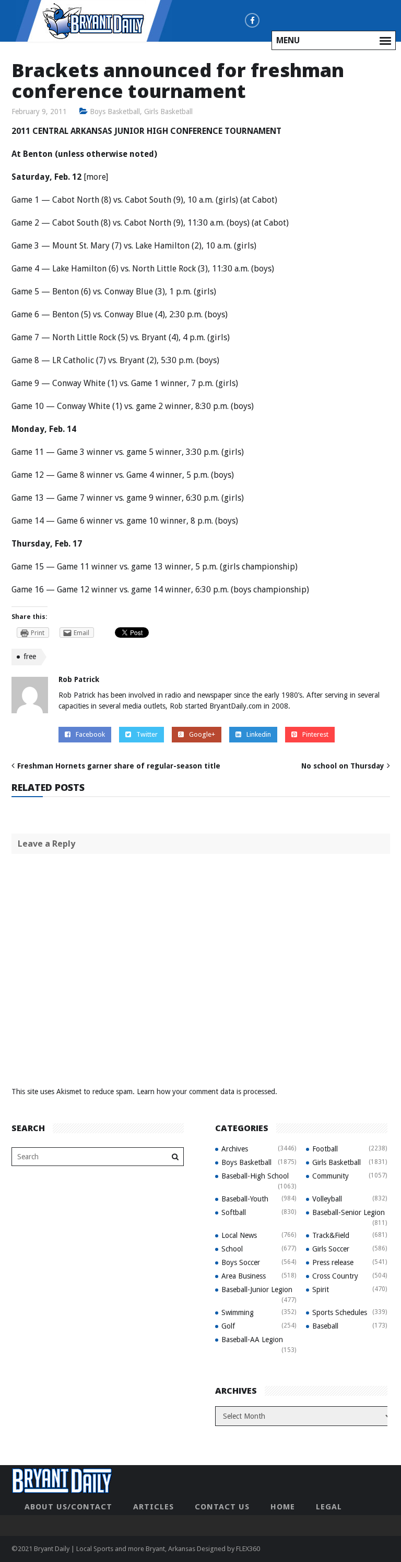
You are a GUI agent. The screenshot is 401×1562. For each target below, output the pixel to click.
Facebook (90, 734)
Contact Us (222, 1506)
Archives (234, 1149)
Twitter (147, 734)
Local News (239, 1235)
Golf (228, 1326)
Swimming (237, 1312)
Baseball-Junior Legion (256, 1289)
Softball (233, 1212)
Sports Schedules (339, 1312)
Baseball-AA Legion (252, 1339)
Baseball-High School (255, 1176)
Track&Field (330, 1235)
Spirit (320, 1289)
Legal (329, 1506)
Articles (153, 1506)
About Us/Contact (68, 1506)
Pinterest (315, 734)
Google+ (202, 734)
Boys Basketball (115, 111)
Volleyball (327, 1199)
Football (325, 1149)
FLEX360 (248, 1549)
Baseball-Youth (244, 1199)
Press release (332, 1262)
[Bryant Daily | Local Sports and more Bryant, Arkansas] (94, 20)
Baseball (325, 1326)
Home (282, 1506)
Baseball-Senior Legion (348, 1212)
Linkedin (258, 734)
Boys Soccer (240, 1262)
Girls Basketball (168, 111)
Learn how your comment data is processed (206, 1091)
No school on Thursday (342, 766)
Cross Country (335, 1276)
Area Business (243, 1276)
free (29, 656)
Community (330, 1176)
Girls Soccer (330, 1249)
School (232, 1249)
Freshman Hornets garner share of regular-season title (118, 766)
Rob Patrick (78, 679)
